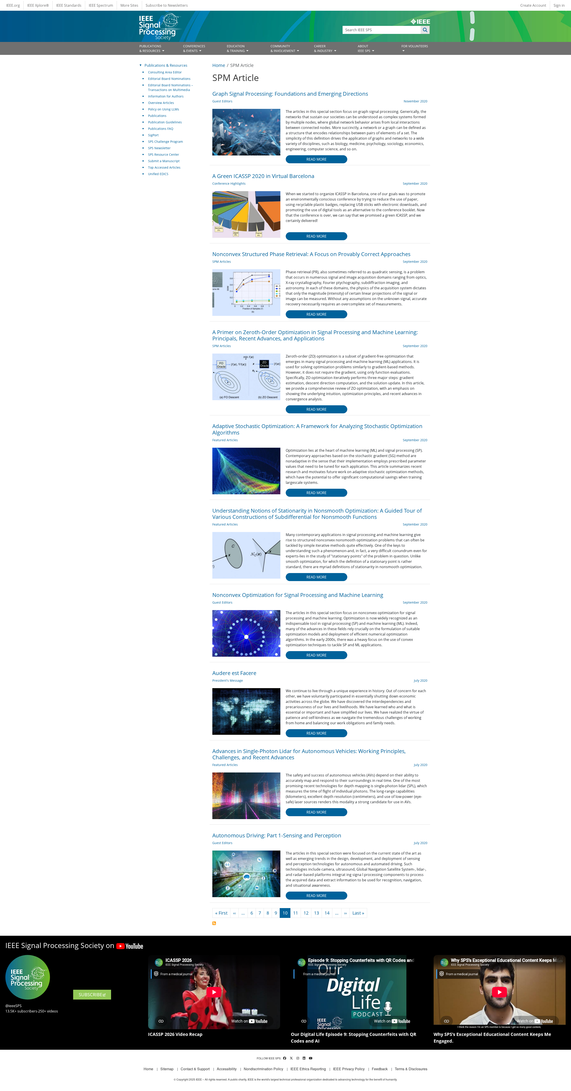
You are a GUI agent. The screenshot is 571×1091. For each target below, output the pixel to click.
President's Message (227, 680)
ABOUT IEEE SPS (364, 48)
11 (295, 913)
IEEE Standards (68, 5)
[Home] (160, 16)
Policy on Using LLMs (163, 109)
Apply (425, 30)
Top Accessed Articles (164, 167)
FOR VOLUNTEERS (414, 46)
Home (218, 65)
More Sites (129, 5)
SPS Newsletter (159, 148)
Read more (316, 159)
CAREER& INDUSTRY (323, 48)
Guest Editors (222, 101)
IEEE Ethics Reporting (308, 1068)
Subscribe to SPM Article (214, 923)
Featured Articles (225, 440)
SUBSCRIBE (90, 995)
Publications (157, 116)
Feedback (380, 1068)
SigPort (153, 135)
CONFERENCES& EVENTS (194, 48)
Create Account (533, 5)
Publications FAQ (160, 128)
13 (316, 913)
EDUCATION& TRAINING (236, 48)
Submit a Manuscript (164, 161)
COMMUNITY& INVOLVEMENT (283, 48)
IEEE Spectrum (101, 5)
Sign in (559, 5)
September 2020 (415, 183)
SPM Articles (221, 261)
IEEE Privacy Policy (349, 1068)
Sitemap (167, 1068)
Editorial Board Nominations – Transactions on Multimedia (170, 87)
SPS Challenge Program (165, 141)
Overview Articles (161, 103)
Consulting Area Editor (165, 72)
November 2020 (415, 101)
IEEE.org (13, 5)
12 (306, 913)
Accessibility (227, 1068)
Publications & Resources (166, 65)
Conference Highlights (229, 183)
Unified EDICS (158, 174)
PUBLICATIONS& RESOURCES (150, 48)
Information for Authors (166, 96)
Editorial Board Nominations (169, 79)
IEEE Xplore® (38, 5)
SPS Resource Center (163, 154)
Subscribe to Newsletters (167, 5)
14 (327, 913)
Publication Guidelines (165, 122)
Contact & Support (195, 1068)
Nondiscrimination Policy (263, 1068)
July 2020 (420, 680)
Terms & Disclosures (411, 1068)
